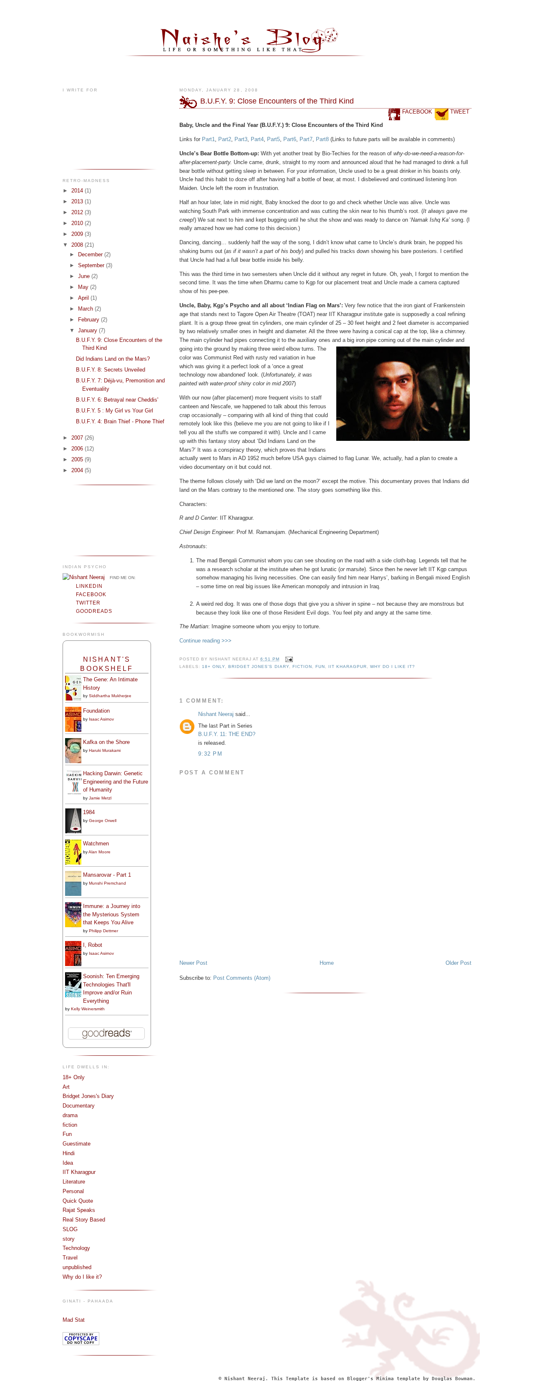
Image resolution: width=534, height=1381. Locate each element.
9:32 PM (210, 754)
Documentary (79, 1106)
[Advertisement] (89, 519)
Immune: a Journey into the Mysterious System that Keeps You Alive (111, 914)
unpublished (77, 1267)
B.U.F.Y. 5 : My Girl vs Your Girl (114, 410)
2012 (78, 212)
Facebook (91, 594)
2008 (78, 245)
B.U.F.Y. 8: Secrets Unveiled (110, 370)
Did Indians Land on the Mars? (113, 359)
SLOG (70, 1229)
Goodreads (94, 611)
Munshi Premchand (107, 883)
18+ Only (74, 1077)
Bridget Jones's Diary (88, 1096)
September (92, 265)
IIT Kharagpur (79, 1172)
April (84, 298)
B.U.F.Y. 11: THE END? (226, 734)
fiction (70, 1125)
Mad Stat (74, 1320)
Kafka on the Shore (106, 742)
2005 (78, 459)
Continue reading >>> (205, 640)
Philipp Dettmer (103, 930)
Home (327, 963)
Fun (67, 1134)
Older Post (458, 963)
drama (70, 1115)
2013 (78, 201)
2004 (78, 470)
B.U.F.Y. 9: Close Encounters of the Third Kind (277, 101)
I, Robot (92, 945)
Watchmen (96, 843)
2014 (78, 190)
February (89, 319)
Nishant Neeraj (216, 714)
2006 (78, 448)
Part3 (240, 139)
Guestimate (77, 1144)
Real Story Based (84, 1220)
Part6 (289, 139)
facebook (417, 112)
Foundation (96, 711)
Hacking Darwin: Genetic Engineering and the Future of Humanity (115, 781)
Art (66, 1087)
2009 (78, 234)
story (69, 1239)
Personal (73, 1191)
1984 (89, 812)
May (84, 287)
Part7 (306, 139)
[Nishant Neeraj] (84, 577)
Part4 (257, 139)
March (86, 309)
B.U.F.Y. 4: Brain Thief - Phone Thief (120, 421)
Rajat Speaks (79, 1210)
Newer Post (193, 963)
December (91, 254)
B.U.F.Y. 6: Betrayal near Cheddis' (117, 400)
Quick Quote (78, 1201)
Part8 (323, 139)
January (88, 330)
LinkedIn (89, 586)
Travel (70, 1258)
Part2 (224, 139)
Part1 (208, 139)
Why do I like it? (82, 1277)
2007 (78, 438)
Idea (68, 1163)
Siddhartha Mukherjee (110, 695)
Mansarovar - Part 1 (107, 875)
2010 (78, 223)
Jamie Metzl (100, 798)
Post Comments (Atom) (241, 978)
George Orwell (102, 820)
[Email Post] (288, 659)
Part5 (273, 139)
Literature (74, 1182)
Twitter (88, 603)
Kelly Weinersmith (88, 1009)
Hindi (69, 1153)
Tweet (459, 112)
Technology (76, 1248)
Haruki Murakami (105, 750)
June (84, 276)
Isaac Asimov (101, 719)
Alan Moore (99, 852)
